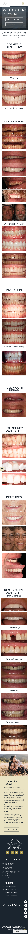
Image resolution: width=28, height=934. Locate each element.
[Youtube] (16, 852)
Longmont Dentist (11, 13)
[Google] (21, 852)
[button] (2, 469)
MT (25, 929)
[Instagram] (12, 852)
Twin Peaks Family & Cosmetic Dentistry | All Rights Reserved (13, 927)
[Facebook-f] (7, 852)
